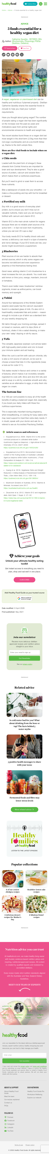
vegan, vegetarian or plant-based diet (20, 99)
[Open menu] (45, 4)
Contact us (8, 1103)
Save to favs (10, 48)
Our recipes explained (12, 1100)
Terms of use (19, 1145)
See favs (26, 48)
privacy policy (27, 664)
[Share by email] (8, 54)
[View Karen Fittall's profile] (7, 1016)
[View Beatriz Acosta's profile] (30, 1016)
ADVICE (24, 23)
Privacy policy (30, 1145)
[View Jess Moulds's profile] (30, 1008)
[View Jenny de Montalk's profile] (7, 1008)
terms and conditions (40, 1066)
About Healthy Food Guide (11, 1092)
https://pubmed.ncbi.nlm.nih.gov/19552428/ (21, 448)
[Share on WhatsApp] (22, 54)
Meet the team (9, 1096)
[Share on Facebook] (17, 54)
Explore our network (34, 1098)
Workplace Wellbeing (34, 1095)
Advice (10, 10)
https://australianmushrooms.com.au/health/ (21, 488)
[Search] (40, 4)
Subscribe (31, 4)
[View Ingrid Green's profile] (42, 1016)
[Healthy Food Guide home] (14, 1035)
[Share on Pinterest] (13, 54)
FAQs (6, 1106)
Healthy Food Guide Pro (35, 1091)
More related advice (23, 809)
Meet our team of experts (24, 984)
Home (4, 10)
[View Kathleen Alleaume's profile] (18, 1016)
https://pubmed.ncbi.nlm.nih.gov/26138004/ (21, 478)
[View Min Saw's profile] (19, 1007)
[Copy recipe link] (3, 54)
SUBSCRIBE (24, 580)
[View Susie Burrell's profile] (42, 1008)
